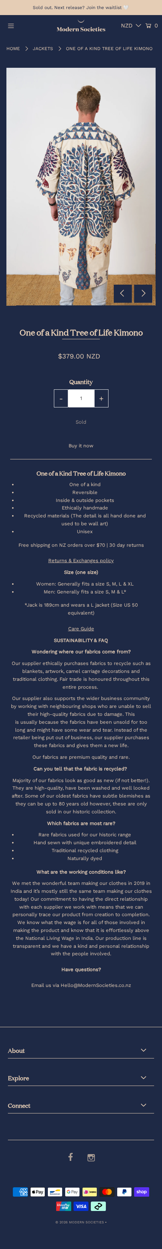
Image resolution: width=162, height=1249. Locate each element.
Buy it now (81, 445)
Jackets (43, 48)
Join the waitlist (104, 7)
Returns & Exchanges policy (81, 560)
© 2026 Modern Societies (79, 1222)
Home (13, 48)
